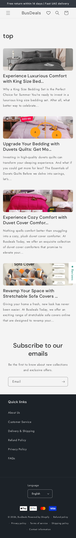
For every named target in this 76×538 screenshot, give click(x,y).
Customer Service (19, 422)
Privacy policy (18, 523)
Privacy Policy (17, 449)
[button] (8, 12)
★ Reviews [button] (72, 272)
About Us (14, 413)
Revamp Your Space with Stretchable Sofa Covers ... (30, 293)
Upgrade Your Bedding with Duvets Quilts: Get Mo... (31, 146)
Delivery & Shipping (21, 431)
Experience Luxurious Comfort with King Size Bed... (35, 78)
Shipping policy (60, 523)
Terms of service (39, 523)
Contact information (40, 529)
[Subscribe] (63, 381)
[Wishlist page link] (48, 13)
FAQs (11, 458)
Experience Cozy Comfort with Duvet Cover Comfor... (35, 220)
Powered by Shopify (38, 517)
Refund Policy (17, 440)
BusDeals (22, 517)
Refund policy (60, 517)
